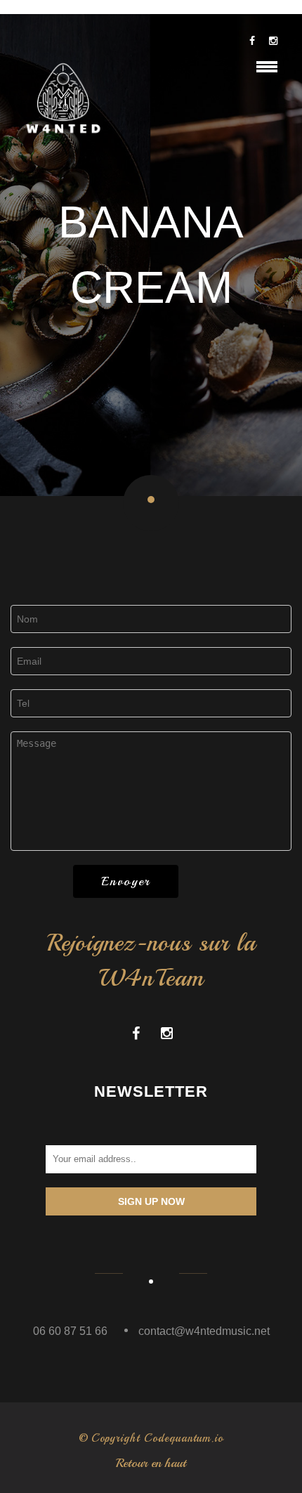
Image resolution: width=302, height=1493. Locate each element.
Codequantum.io (183, 1438)
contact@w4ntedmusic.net (204, 1331)
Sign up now (151, 1201)
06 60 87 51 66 (70, 1331)
